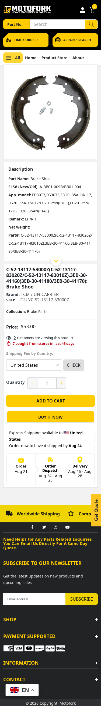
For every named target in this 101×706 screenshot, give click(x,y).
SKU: (10, 300)
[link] (32, 527)
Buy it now (50, 417)
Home (30, 57)
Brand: (13, 295)
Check (74, 365)
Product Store (54, 57)
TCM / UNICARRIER (40, 294)
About (78, 57)
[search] (91, 24)
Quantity (15, 382)
